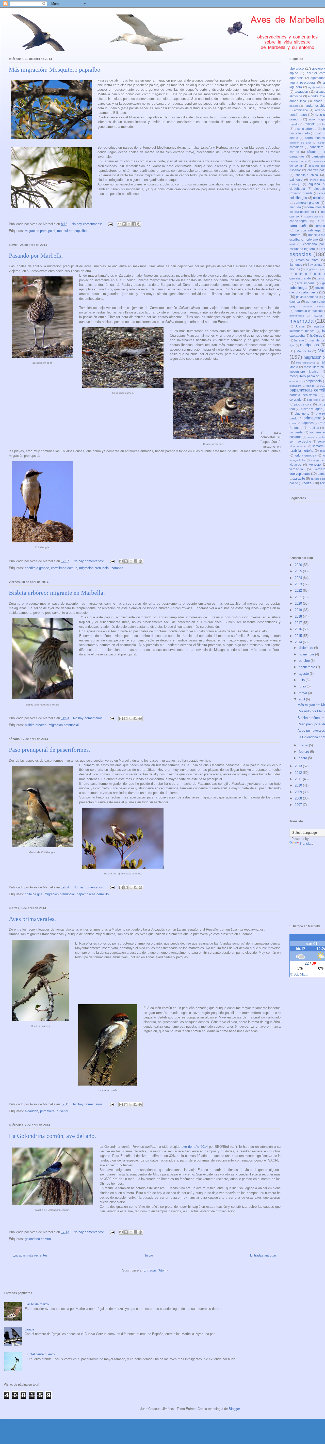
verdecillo (296, 469)
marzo (304, 745)
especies (300, 254)
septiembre (307, 667)
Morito (293, 367)
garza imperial (305, 283)
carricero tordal (298, 161)
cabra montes (314, 137)
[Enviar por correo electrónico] (119, 224)
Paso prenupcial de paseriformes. (49, 749)
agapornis (296, 78)
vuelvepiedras (299, 474)
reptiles (314, 427)
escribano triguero (302, 248)
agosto (304, 674)
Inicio (149, 1255)
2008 (299, 798)
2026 (299, 565)
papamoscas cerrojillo (93, 894)
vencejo (315, 464)
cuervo (294, 216)
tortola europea (305, 455)
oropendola (314, 381)
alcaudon (31, 1111)
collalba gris (33, 894)
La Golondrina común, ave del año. (52, 1136)
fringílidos (311, 269)
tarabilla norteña (301, 450)
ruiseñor (62, 1111)
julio (302, 680)
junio (303, 686)
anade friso (297, 101)
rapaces (308, 423)
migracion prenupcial (40, 231)
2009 (299, 792)
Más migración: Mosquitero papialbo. (55, 69)
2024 (299, 578)
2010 (299, 785)
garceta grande (300, 278)
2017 (299, 623)
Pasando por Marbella (36, 255)
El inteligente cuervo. (40, 1354)
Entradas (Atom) (155, 1270)
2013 (299, 766)
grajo (293, 306)
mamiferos (317, 340)
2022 (299, 590)
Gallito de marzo (37, 1304)
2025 (299, 571)
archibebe (301, 110)
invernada (301, 321)
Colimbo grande (301, 193)
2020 (299, 603)
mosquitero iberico (303, 371)
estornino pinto (307, 260)
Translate (306, 843)
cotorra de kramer (301, 211)
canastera (316, 147)
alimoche (295, 96)
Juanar (300, 326)
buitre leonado (299, 133)
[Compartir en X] (129, 224)
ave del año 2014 (195, 1147)
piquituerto (302, 413)
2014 (299, 642)
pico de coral (303, 404)
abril (302, 699)
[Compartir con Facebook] (133, 224)
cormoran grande (306, 203)
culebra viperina (313, 216)
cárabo (312, 151)
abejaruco (296, 68)
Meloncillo (304, 351)
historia (317, 315)
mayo (303, 693)
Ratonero (295, 427)
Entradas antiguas (263, 1255)
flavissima (315, 264)
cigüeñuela (297, 188)
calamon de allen (300, 142)
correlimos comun (64, 568)
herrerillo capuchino (309, 310)
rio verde (296, 432)
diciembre (306, 648)
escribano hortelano (303, 239)
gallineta (301, 273)
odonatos (295, 381)
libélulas (316, 335)
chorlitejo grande (37, 568)
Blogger (234, 1409)
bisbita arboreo (35, 725)
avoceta (310, 123)
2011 (299, 779)
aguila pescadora (302, 82)
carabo (294, 151)
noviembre (307, 654)
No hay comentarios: (87, 224)
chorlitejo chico (307, 175)
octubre (305, 661)
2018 (299, 616)
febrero (304, 752)
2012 (299, 773)
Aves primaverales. (32, 919)
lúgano (299, 340)
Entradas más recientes (30, 1255)
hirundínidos (296, 315)
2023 (299, 584)
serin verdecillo (300, 441)
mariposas (309, 345)
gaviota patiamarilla (303, 292)
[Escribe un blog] (124, 224)
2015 (299, 636)
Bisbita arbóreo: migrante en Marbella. (57, 592)
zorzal (307, 483)
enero (303, 758)
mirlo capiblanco (305, 362)
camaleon (296, 147)
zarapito (117, 568)
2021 (299, 597)
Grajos (29, 1329)
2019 (299, 610)
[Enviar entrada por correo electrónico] (110, 224)
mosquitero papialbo (72, 231)
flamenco (295, 264)
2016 (299, 629)
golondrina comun (38, 1239)
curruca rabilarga (308, 230)
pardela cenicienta (303, 395)
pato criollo (313, 399)
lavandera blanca (302, 331)
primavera (47, 1111)
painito (310, 385)
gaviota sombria (307, 297)
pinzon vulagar (311, 409)
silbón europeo (298, 446)
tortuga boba (297, 460)
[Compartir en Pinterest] (138, 224)
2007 (299, 805)
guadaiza (308, 306)
